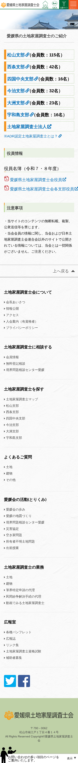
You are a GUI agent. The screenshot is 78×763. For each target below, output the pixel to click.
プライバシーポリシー (22, 327)
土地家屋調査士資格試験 (23, 651)
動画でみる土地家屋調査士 (25, 603)
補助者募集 (14, 657)
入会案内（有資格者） (22, 321)
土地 (9, 467)
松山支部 (16, 54)
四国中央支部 (20, 78)
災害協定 (12, 528)
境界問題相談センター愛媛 (25, 370)
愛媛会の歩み (15, 509)
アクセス (12, 315)
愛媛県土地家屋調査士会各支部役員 (42, 189)
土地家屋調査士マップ (22, 399)
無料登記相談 (15, 363)
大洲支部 (16, 102)
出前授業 (12, 548)
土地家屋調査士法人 (27, 127)
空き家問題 (14, 535)
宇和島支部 (18, 114)
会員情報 (12, 357)
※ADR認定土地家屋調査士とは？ (31, 136)
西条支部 (16, 66)
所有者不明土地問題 (20, 541)
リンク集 (12, 645)
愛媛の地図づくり (19, 516)
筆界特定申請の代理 (20, 590)
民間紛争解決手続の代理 (23, 596)
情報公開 (12, 308)
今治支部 (16, 90)
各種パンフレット (19, 632)
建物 (9, 473)
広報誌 (11, 638)
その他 (11, 480)
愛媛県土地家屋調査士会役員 (36, 180)
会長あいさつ (15, 302)
